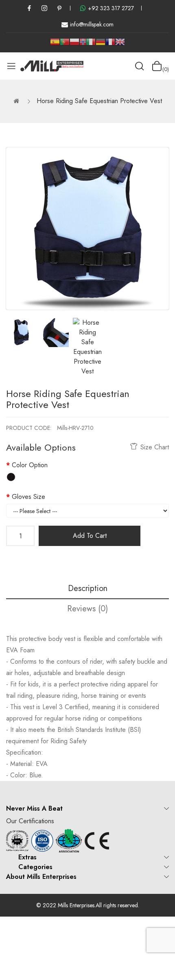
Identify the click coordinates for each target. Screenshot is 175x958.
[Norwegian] (82, 43)
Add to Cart (90, 535)
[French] (110, 44)
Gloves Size (28, 496)
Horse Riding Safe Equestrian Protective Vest (99, 101)
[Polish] (74, 44)
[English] (120, 44)
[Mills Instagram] (44, 8)
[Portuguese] (65, 44)
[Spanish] (55, 44)
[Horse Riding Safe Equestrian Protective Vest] (20, 332)
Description (87, 588)
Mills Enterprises (76, 905)
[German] (100, 44)
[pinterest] (59, 8)
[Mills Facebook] (29, 8)
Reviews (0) (87, 609)
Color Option (30, 465)
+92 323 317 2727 (111, 8)
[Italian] (91, 44)
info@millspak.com (92, 24)
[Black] (11, 477)
